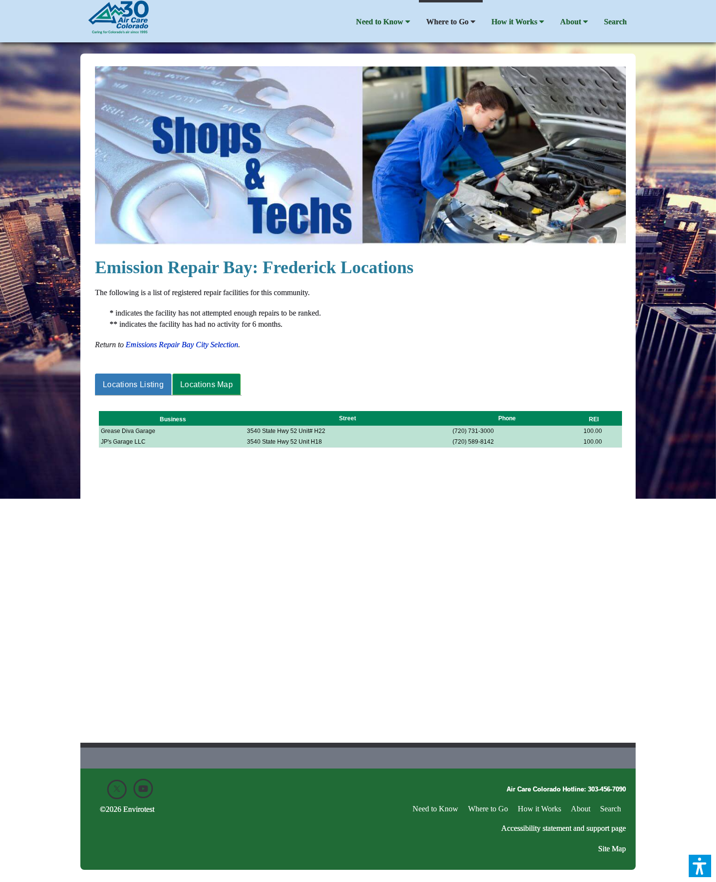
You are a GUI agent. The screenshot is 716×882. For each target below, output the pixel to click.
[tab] (133, 384)
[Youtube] (143, 788)
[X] (117, 789)
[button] (700, 866)
